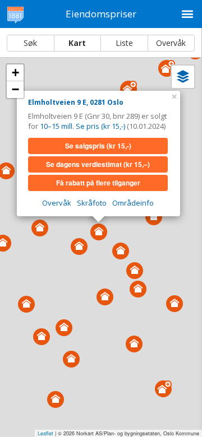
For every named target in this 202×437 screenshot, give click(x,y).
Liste (124, 43)
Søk (30, 43)
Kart (77, 43)
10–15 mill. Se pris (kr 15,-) (82, 126)
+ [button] (15, 73)
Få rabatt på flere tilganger (98, 183)
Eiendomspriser (101, 13)
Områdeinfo (133, 203)
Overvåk (171, 43)
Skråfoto (92, 203)
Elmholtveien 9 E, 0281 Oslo (75, 102)
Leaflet (45, 433)
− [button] (15, 89)
